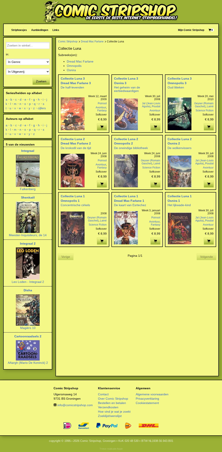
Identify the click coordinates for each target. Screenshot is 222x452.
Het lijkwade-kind (179, 205)
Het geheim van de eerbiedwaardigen (127, 89)
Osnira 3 (120, 83)
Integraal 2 (28, 243)
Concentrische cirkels (75, 205)
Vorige (65, 256)
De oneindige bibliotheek (131, 148)
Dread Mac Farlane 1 (129, 200)
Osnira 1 (174, 200)
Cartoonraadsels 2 (27, 336)
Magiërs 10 (28, 328)
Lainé (210, 106)
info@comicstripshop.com (75, 405)
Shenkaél (28, 197)
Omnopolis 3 (177, 83)
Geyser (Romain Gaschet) (204, 105)
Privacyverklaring (147, 398)
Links (55, 30)
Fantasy (102, 110)
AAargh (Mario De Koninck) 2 (28, 362)
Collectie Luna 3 (73, 78)
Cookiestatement (147, 403)
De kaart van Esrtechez (130, 205)
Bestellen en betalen (112, 403)
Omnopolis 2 (123, 143)
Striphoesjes (19, 30)
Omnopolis (74, 65)
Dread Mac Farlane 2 (76, 143)
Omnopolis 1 (70, 200)
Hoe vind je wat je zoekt (114, 411)
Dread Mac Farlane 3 (76, 83)
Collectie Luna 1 (73, 196)
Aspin (120, 448)
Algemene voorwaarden (152, 394)
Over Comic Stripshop (113, 398)
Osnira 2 (174, 143)
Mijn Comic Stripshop (191, 30)
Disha (28, 290)
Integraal (27, 150)
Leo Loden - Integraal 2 (28, 282)
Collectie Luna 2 (73, 139)
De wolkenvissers (179, 148)
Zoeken (41, 81)
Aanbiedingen (39, 30)
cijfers (42, 108)
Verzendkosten (108, 407)
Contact (103, 394)
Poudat (156, 106)
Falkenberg (28, 189)
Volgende (206, 256)
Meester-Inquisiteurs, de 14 (28, 235)
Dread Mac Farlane (92, 41)
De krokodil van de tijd (76, 148)
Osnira (71, 70)
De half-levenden (72, 87)
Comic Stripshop (68, 41)
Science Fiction (205, 110)
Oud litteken (176, 87)
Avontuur (101, 107)
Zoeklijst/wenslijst (110, 416)
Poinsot (102, 103)
